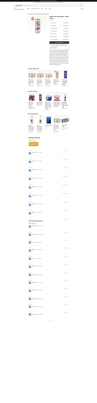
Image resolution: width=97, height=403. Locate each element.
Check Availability (59, 42)
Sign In (82, 8)
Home (29, 14)
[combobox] (51, 5)
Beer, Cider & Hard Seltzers (37, 14)
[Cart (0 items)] (81, 5)
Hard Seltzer (46, 14)
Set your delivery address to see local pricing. (48, 0)
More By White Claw (33, 68)
